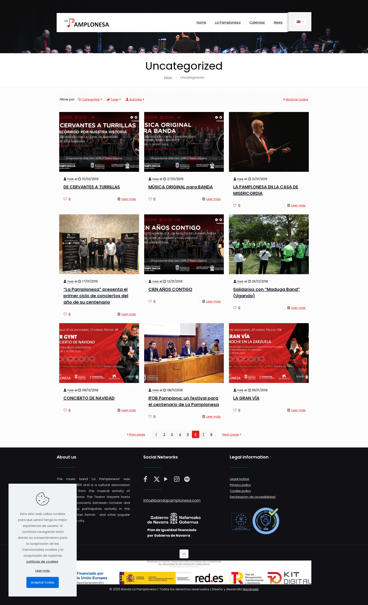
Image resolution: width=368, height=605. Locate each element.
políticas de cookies (42, 561)
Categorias (91, 99)
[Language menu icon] (300, 22)
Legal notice (239, 479)
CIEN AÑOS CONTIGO (170, 289)
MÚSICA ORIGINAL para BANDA (180, 187)
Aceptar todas (42, 582)
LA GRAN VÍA (246, 398)
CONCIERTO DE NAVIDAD (89, 398)
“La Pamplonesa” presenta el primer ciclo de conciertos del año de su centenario (95, 295)
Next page (230, 434)
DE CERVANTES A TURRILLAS (91, 187)
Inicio (168, 77)
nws (71, 179)
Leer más (128, 199)
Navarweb (251, 589)
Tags (114, 99)
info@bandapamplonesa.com (172, 500)
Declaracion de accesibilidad (252, 497)
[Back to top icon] (184, 553)
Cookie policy (240, 491)
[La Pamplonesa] (85, 22)
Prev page (137, 434)
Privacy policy (240, 485)
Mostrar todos (297, 99)
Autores (135, 99)
